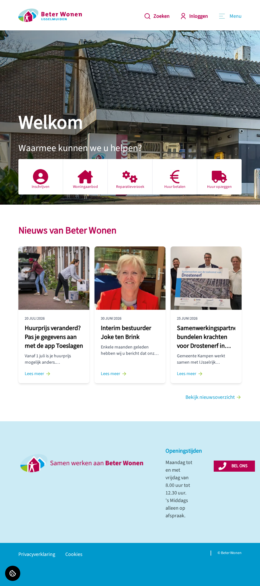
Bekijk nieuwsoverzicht (210, 397)
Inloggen (198, 16)
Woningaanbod (85, 186)
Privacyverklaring (36, 554)
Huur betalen (174, 186)
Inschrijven (40, 186)
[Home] (50, 15)
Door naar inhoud (24, 8)
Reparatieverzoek (130, 186)
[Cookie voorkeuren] (12, 573)
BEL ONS (239, 466)
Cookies (73, 554)
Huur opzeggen (219, 186)
